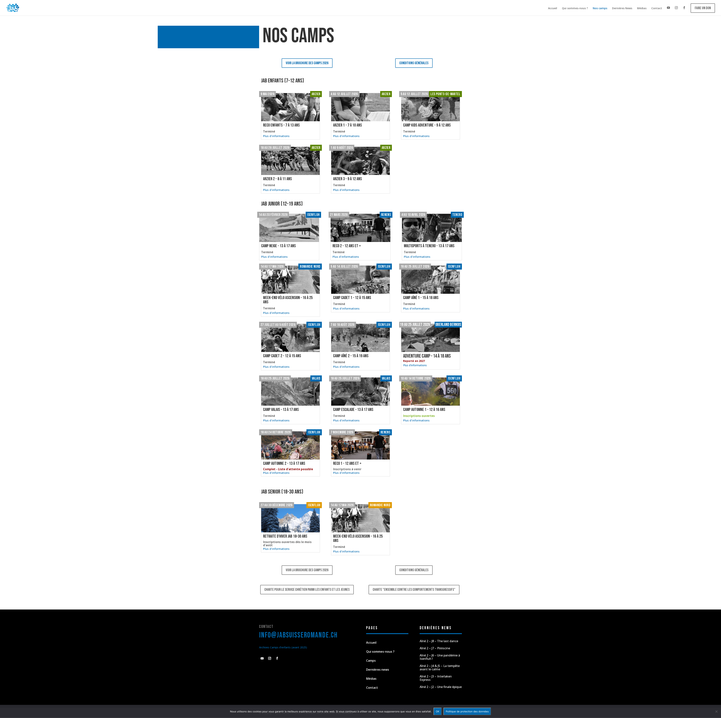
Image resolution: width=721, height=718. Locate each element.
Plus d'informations (415, 365)
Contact (656, 8)
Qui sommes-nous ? (575, 8)
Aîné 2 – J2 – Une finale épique (441, 687)
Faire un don (703, 8)
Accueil (552, 8)
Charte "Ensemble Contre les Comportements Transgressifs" (414, 589)
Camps (371, 660)
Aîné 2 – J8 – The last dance (439, 641)
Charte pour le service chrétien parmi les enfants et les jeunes (307, 589)
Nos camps (600, 8)
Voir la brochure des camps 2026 (307, 63)
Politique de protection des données (467, 711)
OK (437, 711)
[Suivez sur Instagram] (270, 658)
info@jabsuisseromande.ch (298, 635)
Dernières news (377, 670)
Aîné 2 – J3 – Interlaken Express (436, 678)
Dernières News (622, 8)
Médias (641, 8)
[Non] (716, 711)
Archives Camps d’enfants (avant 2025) (283, 647)
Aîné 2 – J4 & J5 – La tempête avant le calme (440, 667)
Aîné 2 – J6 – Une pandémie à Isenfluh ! (440, 657)
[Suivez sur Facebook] (277, 658)
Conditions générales (413, 63)
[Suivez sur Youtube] (262, 658)
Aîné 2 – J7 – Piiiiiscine (435, 648)
